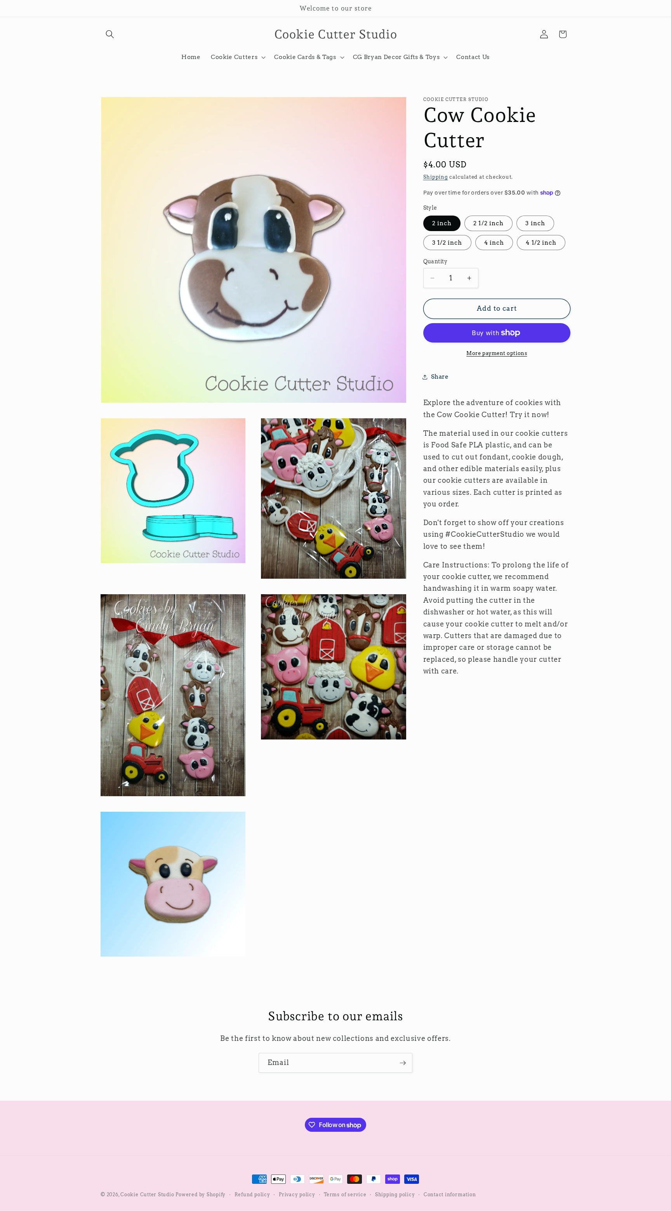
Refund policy (252, 1194)
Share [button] (440, 377)
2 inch (442, 223)
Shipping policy (395, 1194)
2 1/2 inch (488, 223)
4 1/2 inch (541, 242)
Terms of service (345, 1194)
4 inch (494, 242)
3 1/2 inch (447, 242)
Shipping (435, 177)
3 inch (535, 223)
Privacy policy (297, 1194)
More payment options (496, 353)
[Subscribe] (402, 1063)
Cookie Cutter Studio (147, 1194)
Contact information (450, 1194)
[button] (110, 34)
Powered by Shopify (201, 1194)
